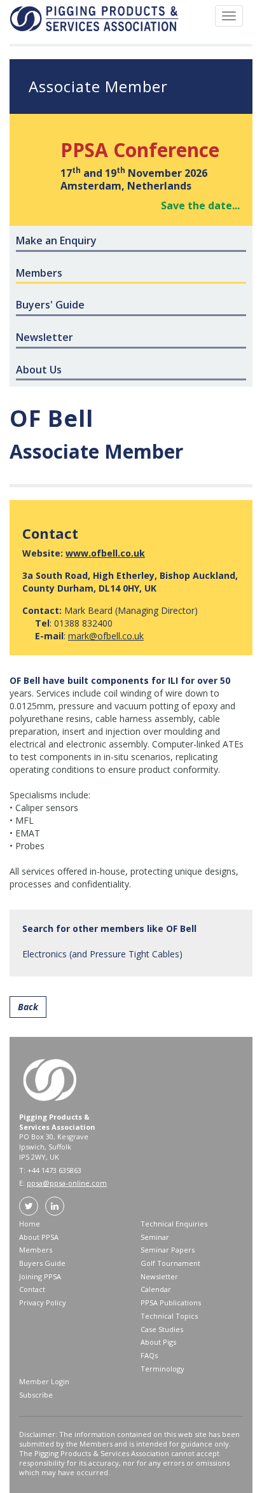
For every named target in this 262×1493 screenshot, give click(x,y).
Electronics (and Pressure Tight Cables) (102, 954)
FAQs (149, 1355)
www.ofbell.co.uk (105, 553)
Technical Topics (169, 1316)
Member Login (44, 1381)
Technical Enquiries (174, 1223)
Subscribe (36, 1394)
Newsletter (159, 1276)
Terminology (162, 1368)
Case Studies (162, 1329)
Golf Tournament (170, 1263)
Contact (32, 1289)
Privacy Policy (42, 1302)
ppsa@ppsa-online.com (67, 1183)
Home (29, 1223)
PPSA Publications (171, 1302)
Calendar (156, 1289)
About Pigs (158, 1342)
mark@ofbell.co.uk (106, 636)
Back (28, 1007)
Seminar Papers (168, 1249)
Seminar (155, 1237)
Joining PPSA (40, 1276)
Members (35, 1249)
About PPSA (39, 1237)
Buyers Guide (42, 1263)
